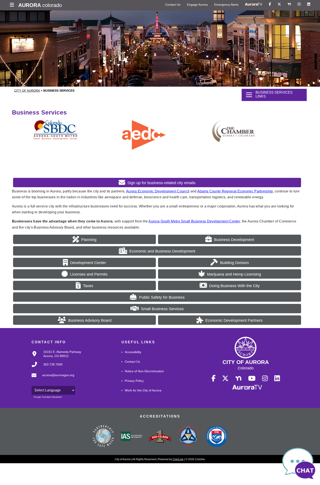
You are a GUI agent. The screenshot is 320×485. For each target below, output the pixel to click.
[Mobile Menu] (13, 5)
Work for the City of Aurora (143, 390)
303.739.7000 (52, 364)
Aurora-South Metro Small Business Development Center (194, 221)
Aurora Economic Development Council (158, 191)
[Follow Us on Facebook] (270, 4)
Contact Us (172, 4)
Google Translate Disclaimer (48, 397)
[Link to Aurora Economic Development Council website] (144, 148)
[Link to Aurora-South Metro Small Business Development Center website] (55, 138)
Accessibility (133, 352)
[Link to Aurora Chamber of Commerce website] (234, 141)
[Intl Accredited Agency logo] (216, 436)
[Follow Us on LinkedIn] (308, 4)
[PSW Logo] (103, 436)
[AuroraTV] (253, 4)
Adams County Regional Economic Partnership (235, 191)
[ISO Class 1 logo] (160, 436)
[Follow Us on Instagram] (299, 4)
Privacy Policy (134, 380)
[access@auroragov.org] (51, 379)
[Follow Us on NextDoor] (289, 4)
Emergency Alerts (226, 4)
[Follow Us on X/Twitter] (279, 4)
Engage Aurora (197, 4)
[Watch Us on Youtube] (252, 378)
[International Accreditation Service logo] (132, 436)
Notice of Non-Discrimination (144, 371)
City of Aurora (27, 90)
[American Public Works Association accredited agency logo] (188, 436)
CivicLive (178, 459)
